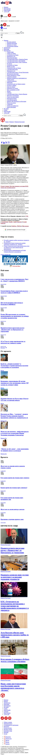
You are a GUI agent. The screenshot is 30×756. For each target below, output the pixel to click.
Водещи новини (11, 42)
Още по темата (11, 87)
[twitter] (6, 143)
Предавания (7, 8)
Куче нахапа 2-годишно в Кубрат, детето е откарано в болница (15, 660)
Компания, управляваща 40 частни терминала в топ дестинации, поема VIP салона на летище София (15, 383)
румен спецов (4, 254)
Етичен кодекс (8, 728)
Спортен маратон (12, 81)
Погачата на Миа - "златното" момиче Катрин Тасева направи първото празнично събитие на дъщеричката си (14, 416)
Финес (9, 91)
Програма (6, 49)
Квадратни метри (12, 98)
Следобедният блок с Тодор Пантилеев (17, 72)
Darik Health (7, 10)
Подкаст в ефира (11, 85)
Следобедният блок (12, 69)
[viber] (9, 143)
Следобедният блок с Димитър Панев (17, 59)
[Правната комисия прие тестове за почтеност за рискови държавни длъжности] (14, 570)
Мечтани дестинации (13, 95)
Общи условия (8, 722)
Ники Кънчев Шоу (12, 58)
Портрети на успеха (12, 88)
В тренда (9, 63)
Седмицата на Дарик (12, 55)
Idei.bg (7, 740)
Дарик (7, 121)
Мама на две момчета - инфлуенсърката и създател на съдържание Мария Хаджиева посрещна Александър (15, 433)
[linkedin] (4, 143)
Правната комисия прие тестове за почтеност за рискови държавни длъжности (15, 577)
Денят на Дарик (11, 53)
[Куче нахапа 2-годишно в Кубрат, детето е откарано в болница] (14, 654)
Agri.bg (7, 744)
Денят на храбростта (12, 105)
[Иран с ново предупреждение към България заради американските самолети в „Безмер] (14, 679)
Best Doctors (7, 713)
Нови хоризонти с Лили (13, 75)
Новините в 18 (11, 56)
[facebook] (2, 143)
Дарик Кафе (10, 52)
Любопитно (7, 47)
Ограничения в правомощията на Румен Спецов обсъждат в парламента (15, 251)
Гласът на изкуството (13, 97)
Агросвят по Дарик (12, 65)
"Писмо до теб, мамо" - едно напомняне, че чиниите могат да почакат (15, 450)
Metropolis (9, 82)
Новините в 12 (11, 71)
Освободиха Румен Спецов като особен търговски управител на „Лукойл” (15, 243)
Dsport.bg (8, 737)
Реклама (6, 732)
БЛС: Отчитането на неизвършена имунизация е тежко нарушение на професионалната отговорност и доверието (15, 606)
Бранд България (11, 107)
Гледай (5, 28)
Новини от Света (11, 44)
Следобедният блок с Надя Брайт (16, 60)
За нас (5, 733)
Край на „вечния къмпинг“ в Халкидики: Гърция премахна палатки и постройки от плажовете (14, 365)
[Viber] (2, 140)
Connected (9, 104)
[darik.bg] (6, 4)
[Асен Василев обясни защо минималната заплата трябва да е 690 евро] (14, 627)
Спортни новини (11, 76)
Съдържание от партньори (11, 725)
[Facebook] (6, 140)
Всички (3, 347)
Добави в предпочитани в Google (16, 229)
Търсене (6, 711)
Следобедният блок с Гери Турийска (17, 62)
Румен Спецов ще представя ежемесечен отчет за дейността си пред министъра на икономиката (16, 247)
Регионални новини (12, 46)
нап (9, 254)
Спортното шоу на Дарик (14, 68)
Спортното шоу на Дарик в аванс (16, 84)
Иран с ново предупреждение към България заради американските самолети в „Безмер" (13, 687)
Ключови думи (8, 731)
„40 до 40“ (6, 11)
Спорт (5, 110)
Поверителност (8, 723)
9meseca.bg (4, 421)
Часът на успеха (11, 103)
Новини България (12, 43)
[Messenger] (4, 140)
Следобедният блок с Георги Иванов (17, 94)
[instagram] (9, 719)
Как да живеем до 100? (13, 89)
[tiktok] (2, 719)
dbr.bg (2, 370)
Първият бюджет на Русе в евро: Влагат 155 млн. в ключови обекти (14, 399)
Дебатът (9, 92)
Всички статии (8, 729)
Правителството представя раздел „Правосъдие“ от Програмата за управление (12, 550)
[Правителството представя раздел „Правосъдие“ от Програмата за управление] (14, 543)
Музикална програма (13, 74)
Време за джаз (11, 66)
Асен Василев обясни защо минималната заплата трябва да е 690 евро (15, 635)
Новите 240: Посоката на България (16, 101)
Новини (6, 7)
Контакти (6, 726)
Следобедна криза (12, 100)
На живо (6, 108)
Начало (6, 701)
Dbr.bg (7, 742)
